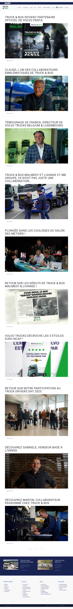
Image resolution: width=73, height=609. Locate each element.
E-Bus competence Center (46, 594)
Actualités (60, 7)
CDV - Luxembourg (25, 605)
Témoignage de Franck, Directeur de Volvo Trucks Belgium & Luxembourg (34, 124)
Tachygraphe (25, 594)
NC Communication (56, 605)
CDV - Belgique (19, 605)
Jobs (53, 7)
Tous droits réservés (14, 605)
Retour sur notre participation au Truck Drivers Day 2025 (33, 390)
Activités (6, 584)
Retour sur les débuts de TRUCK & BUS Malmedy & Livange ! (35, 284)
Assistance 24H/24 (26, 591)
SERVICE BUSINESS (46, 7)
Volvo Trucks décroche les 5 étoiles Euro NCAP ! (34, 337)
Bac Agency (66, 605)
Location (24, 589)
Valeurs (6, 585)
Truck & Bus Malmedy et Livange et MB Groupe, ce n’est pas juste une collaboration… (35, 178)
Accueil (19, 7)
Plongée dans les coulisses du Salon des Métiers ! (35, 232)
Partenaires (7, 587)
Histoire (6, 588)
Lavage (24, 592)
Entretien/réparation (26, 587)
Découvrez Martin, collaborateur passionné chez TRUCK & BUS (32, 501)
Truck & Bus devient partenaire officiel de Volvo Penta (30, 18)
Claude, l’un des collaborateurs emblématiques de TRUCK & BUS (31, 71)
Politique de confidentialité (33, 605)
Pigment (50, 605)
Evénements (7, 591)
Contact (67, 7)
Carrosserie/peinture (27, 588)
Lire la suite (10, 60)
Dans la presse (7, 589)
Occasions (25, 585)
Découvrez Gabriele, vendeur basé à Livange (34, 449)
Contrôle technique (26, 596)
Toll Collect (25, 595)
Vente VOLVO (25, 584)
